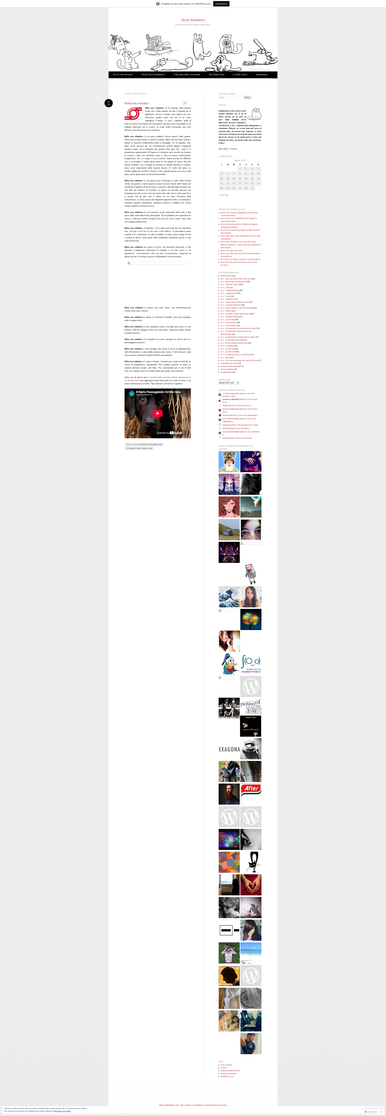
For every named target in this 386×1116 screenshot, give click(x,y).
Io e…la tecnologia (228, 325)
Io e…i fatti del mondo (229, 284)
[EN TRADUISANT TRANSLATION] (250, 507)
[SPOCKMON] (229, 931)
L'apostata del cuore (229, 363)
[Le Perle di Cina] (250, 840)
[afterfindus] (250, 795)
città (138, 448)
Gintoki (225, 406)
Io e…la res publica (228, 322)
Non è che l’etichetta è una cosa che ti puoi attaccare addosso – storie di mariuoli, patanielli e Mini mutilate (241, 245)
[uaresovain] (229, 885)
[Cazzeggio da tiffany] (250, 953)
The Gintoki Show (216, 74)
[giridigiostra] (250, 908)
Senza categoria (227, 369)
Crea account (226, 1065)
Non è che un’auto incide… (242, 438)
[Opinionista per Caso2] (229, 953)
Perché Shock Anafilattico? (153, 74)
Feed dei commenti (228, 1074)
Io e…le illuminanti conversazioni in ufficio (238, 337)
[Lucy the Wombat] (229, 619)
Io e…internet (226, 311)
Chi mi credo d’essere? (123, 74)
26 (222, 188)
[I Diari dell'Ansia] (250, 817)
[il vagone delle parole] (250, 976)
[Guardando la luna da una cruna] (229, 840)
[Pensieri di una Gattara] (250, 863)
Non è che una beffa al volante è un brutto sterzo (240, 259)
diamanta (226, 415)
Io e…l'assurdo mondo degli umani (235, 314)
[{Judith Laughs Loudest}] (229, 686)
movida (144, 448)
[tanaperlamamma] (250, 931)
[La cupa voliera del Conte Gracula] (229, 553)
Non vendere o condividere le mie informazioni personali (203, 1105)
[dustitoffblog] (250, 1021)
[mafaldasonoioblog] (250, 999)
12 (222, 179)
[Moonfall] (250, 485)
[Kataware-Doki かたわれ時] (229, 485)
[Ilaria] (250, 552)
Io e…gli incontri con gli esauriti (233, 282)
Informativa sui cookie (62, 1111)
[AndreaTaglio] (250, 620)
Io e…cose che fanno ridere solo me (235, 279)
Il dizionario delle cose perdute (187, 74)
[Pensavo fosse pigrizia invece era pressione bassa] (229, 908)
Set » (227, 195)
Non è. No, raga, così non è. (232, 251)
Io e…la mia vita (227, 320)
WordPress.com (227, 1076)
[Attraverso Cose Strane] (250, 462)
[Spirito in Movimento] (229, 772)
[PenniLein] (250, 749)
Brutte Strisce (226, 276)
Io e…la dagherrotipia (229, 317)
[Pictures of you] (250, 707)
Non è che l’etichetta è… (241, 428)
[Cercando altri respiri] (250, 885)
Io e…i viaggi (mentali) (230, 290)
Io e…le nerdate (227, 346)
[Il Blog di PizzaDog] (250, 1044)
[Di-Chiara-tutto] (250, 597)
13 (228, 179)
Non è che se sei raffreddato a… (246, 415)
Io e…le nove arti (227, 349)
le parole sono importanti (231, 366)
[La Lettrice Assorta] (229, 642)
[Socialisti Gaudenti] (250, 687)
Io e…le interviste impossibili (232, 340)
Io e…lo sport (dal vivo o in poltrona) (235, 355)
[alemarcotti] (250, 727)
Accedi (223, 1068)
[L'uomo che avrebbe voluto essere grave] (229, 999)
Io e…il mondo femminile (231, 305)
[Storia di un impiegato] (229, 976)
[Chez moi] (229, 507)
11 (258, 174)
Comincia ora (221, 4)
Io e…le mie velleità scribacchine (234, 343)
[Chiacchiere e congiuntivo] (229, 709)
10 (252, 174)
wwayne (226, 425)
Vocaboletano (261, 74)
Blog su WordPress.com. (169, 1105)
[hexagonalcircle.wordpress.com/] (229, 749)
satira (150, 448)
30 (246, 188)
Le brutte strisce (240, 74)
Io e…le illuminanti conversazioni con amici (238, 328)
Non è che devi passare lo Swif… (245, 425)
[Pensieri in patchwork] (229, 863)
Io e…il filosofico (227, 299)
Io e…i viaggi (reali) (229, 293)
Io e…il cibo (225, 296)
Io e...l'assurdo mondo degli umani (148, 444)
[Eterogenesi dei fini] (229, 1021)
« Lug (221, 195)
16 (246, 179)
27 (228, 188)
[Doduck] (229, 664)
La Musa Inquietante (231, 393)
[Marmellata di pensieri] (250, 772)
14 (234, 179)
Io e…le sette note (228, 352)
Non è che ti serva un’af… (241, 406)
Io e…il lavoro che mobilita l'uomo (234, 302)
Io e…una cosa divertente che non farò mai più (240, 360)
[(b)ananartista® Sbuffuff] (229, 462)
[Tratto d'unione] (250, 530)
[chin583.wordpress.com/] (229, 817)
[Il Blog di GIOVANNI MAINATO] (229, 795)
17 (252, 179)
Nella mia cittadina (137, 103)
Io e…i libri (225, 287)
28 (234, 188)
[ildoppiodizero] (229, 530)
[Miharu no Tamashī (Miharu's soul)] (229, 597)
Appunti (132, 448)
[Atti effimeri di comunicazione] (250, 575)
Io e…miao (225, 358)
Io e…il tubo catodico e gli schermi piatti (237, 308)
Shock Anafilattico (193, 20)
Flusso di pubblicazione (230, 1071)
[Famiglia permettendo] (250, 664)
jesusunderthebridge (231, 409)
